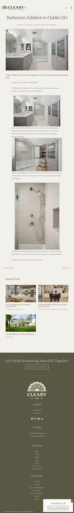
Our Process (37, 490)
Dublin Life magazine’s (19, 91)
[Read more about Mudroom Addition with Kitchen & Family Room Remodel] (53, 293)
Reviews (37, 457)
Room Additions (50, 25)
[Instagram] (35, 419)
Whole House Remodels (61, 309)
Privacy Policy (37, 466)
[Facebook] (32, 419)
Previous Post (8, 268)
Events (37, 463)
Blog (37, 451)
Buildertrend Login (37, 469)
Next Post (67, 268)
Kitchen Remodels (10, 309)
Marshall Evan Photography (33, 260)
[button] (71, 8)
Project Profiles (38, 25)
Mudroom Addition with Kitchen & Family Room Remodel (52, 305)
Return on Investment (37, 493)
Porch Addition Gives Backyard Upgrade (20, 334)
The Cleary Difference (37, 487)
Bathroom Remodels (25, 25)
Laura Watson (24, 82)
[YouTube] (39, 419)
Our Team (37, 484)
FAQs (37, 460)
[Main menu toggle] (66, 8)
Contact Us (37, 413)
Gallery (37, 496)
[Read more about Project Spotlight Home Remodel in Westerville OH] (21, 293)
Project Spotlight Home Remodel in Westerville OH (18, 305)
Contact (37, 499)
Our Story (37, 481)
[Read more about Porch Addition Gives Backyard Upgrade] (21, 323)
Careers (37, 454)
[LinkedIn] (42, 419)
